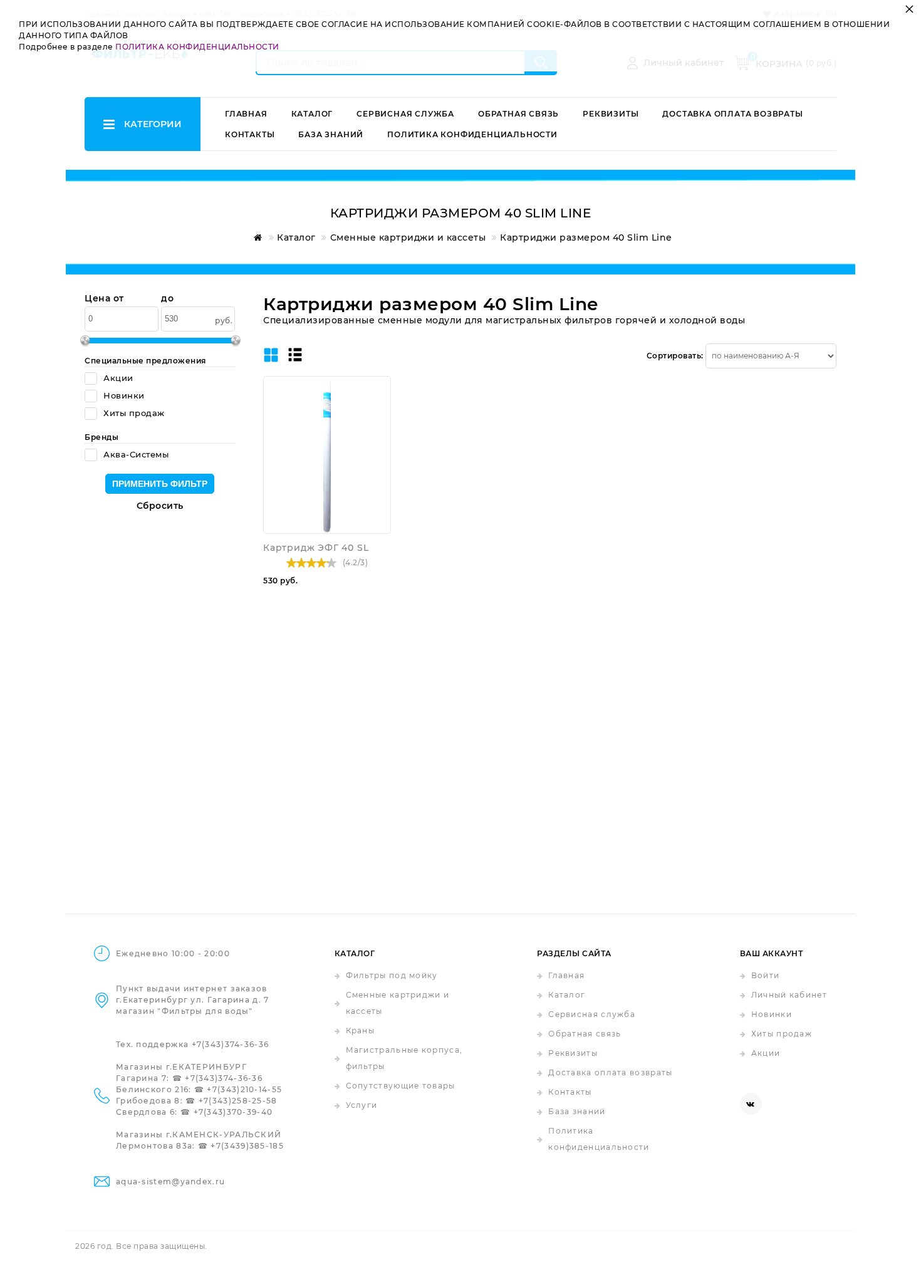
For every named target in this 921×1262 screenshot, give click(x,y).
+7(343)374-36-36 (230, 1044)
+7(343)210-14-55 (244, 1089)
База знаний (330, 134)
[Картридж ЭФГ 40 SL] (327, 455)
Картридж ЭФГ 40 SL (315, 547)
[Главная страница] (256, 237)
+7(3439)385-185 (247, 1145)
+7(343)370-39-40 (233, 1112)
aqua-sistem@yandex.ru (170, 1181)
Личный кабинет (789, 994)
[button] (378, 409)
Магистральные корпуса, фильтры (404, 1058)
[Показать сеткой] (271, 356)
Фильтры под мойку (392, 975)
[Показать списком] (295, 356)
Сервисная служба (405, 113)
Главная (246, 113)
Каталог (312, 113)
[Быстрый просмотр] (378, 388)
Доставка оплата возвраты (732, 113)
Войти (765, 975)
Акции (766, 1053)
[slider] (311, 563)
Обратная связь (518, 113)
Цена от (104, 298)
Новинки (771, 1014)
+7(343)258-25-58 (238, 1100)
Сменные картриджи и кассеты (398, 1003)
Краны (360, 1030)
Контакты (249, 134)
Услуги (362, 1105)
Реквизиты (610, 113)
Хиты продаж (781, 1033)
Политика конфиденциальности (472, 134)
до (167, 298)
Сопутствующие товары (400, 1085)
